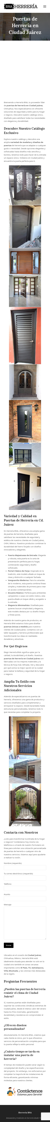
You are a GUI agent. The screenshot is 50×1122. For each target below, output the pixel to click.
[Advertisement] (25, 71)
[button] (44, 6)
